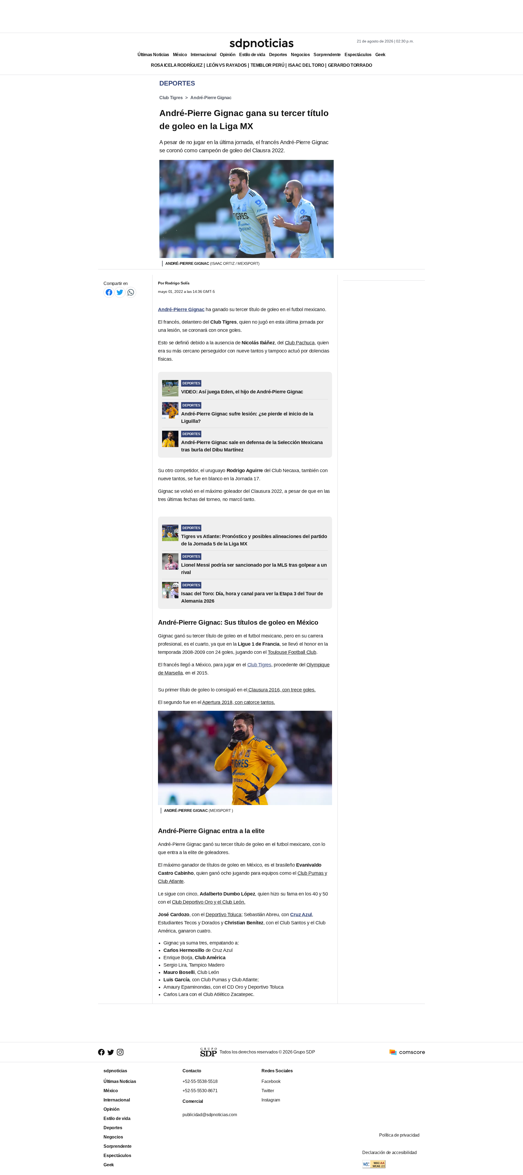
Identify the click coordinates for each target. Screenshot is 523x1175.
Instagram (271, 1100)
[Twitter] (119, 292)
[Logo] (261, 43)
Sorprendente (327, 54)
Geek (380, 54)
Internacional (203, 54)
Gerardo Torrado (350, 65)
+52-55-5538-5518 (200, 1081)
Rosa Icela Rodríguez (177, 65)
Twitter (268, 1090)
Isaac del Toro (306, 65)
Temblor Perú (267, 65)
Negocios (300, 54)
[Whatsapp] (130, 292)
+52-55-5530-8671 (200, 1090)
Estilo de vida (252, 54)
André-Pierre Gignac (211, 97)
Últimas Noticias (153, 54)
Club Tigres (171, 97)
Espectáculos (358, 54)
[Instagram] (120, 1052)
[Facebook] (109, 292)
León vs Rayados (226, 65)
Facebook (271, 1081)
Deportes (278, 54)
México (180, 54)
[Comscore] (407, 1051)
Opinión (227, 54)
